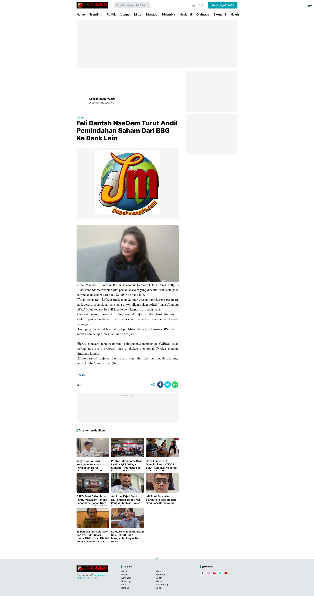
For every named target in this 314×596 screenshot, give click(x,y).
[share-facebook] (160, 384)
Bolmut (125, 587)
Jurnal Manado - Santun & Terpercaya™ (93, 576)
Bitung (124, 574)
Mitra (137, 14)
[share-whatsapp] (175, 384)
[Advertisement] (157, 44)
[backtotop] (157, 559)
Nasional (186, 14)
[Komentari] (78, 384)
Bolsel (159, 587)
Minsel (159, 581)
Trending (95, 14)
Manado (151, 14)
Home (81, 14)
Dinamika (168, 14)
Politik (111, 14)
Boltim (159, 577)
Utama (125, 14)
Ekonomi (220, 14)
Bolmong (126, 581)
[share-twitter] (167, 384)
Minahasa (126, 577)
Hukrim (236, 14)
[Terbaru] (193, 5)
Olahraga (202, 14)
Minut (124, 584)
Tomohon (161, 574)
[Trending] (201, 5)
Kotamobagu (162, 584)
